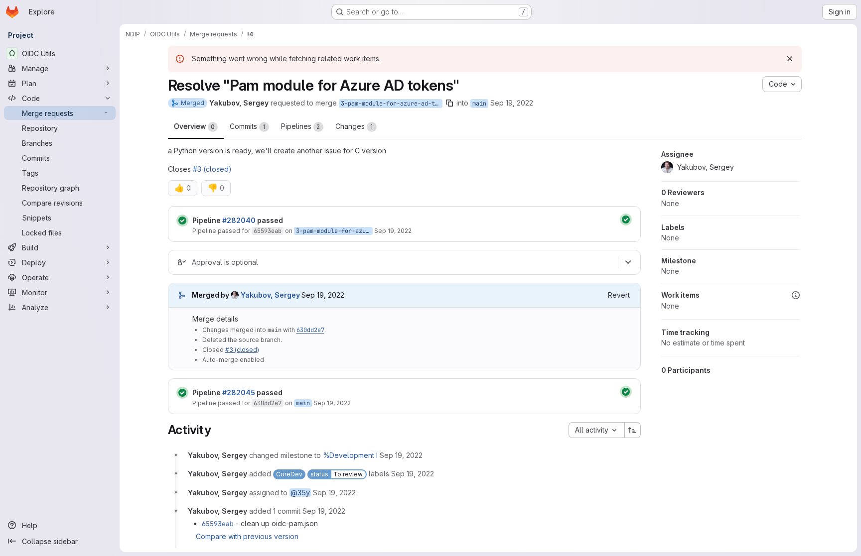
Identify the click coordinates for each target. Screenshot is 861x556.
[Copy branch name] (449, 103)
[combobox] (596, 430)
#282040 (239, 220)
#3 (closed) (212, 169)
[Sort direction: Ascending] (633, 430)
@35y (300, 492)
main (479, 104)
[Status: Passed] (182, 220)
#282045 (238, 392)
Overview (194, 126)
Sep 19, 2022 (511, 103)
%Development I (350, 455)
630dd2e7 (310, 330)
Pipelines (300, 126)
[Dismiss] (790, 59)
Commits (248, 126)
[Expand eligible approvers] (628, 262)
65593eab (268, 231)
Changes (354, 126)
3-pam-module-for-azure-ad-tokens (391, 104)
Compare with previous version (247, 536)
